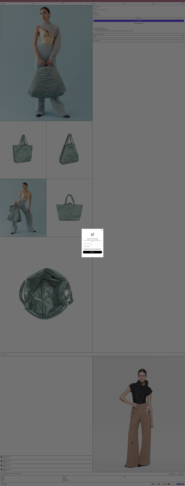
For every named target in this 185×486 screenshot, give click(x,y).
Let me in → (92, 252)
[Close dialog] (102, 230)
